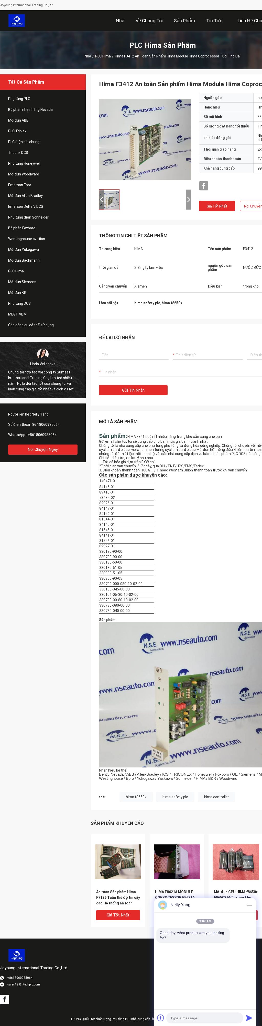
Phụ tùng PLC (19, 99)
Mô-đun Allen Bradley (25, 196)
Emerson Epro (19, 185)
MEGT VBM (17, 314)
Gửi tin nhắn (133, 390)
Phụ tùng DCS (19, 303)
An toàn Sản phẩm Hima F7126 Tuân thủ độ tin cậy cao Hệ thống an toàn (118, 897)
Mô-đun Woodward (23, 174)
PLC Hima (103, 56)
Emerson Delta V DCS (25, 206)
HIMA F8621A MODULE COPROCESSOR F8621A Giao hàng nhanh (175, 897)
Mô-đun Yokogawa (23, 250)
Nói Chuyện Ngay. (43, 449)
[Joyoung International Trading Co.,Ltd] (16, 20)
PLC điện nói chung (23, 142)
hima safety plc (175, 797)
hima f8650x (136, 797)
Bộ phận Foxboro (21, 228)
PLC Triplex (17, 131)
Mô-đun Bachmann (24, 260)
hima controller (216, 797)
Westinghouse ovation (26, 239)
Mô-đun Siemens (22, 282)
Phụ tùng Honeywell (24, 163)
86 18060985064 (46, 424)
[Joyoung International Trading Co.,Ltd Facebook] (203, 186)
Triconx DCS (18, 153)
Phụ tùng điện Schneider (28, 217)
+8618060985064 (42, 435)
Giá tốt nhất (217, 206)
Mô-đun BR (17, 293)
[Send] (249, 1017)
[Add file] (160, 1017)
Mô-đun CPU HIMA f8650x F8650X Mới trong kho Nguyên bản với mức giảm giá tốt (236, 898)
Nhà (88, 56)
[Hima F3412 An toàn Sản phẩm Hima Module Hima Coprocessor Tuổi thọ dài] (145, 139)
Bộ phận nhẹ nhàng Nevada (30, 109)
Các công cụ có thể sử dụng (31, 325)
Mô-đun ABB (18, 120)
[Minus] (249, 905)
